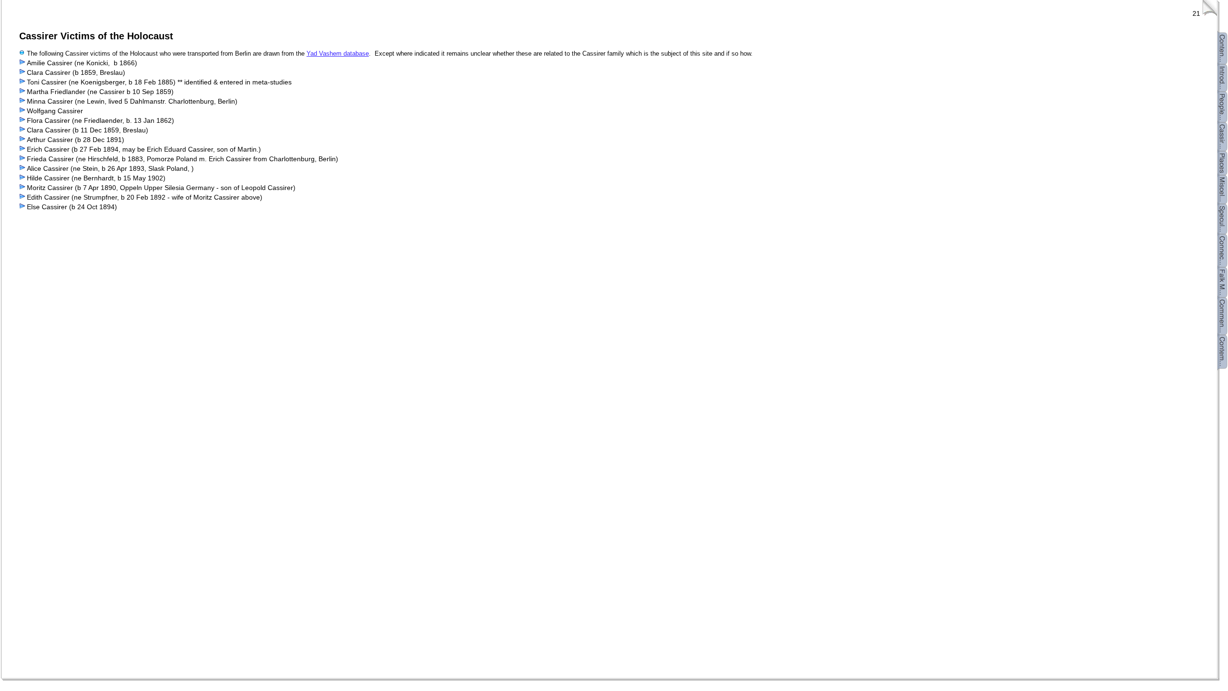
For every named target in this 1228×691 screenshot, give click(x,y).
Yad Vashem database (338, 53)
